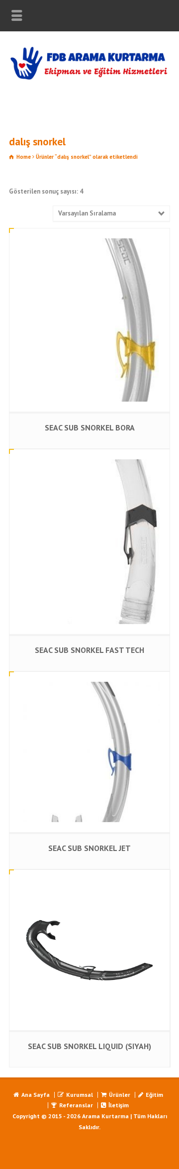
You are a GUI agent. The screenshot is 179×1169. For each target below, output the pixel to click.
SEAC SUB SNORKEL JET (89, 848)
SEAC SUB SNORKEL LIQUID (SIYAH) (89, 1046)
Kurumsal (79, 1094)
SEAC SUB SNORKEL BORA (90, 427)
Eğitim (154, 1094)
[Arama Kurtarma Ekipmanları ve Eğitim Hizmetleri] (89, 78)
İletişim (118, 1105)
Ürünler (119, 1094)
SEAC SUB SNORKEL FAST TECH (89, 650)
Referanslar (76, 1105)
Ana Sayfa (35, 1094)
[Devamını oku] (89, 238)
